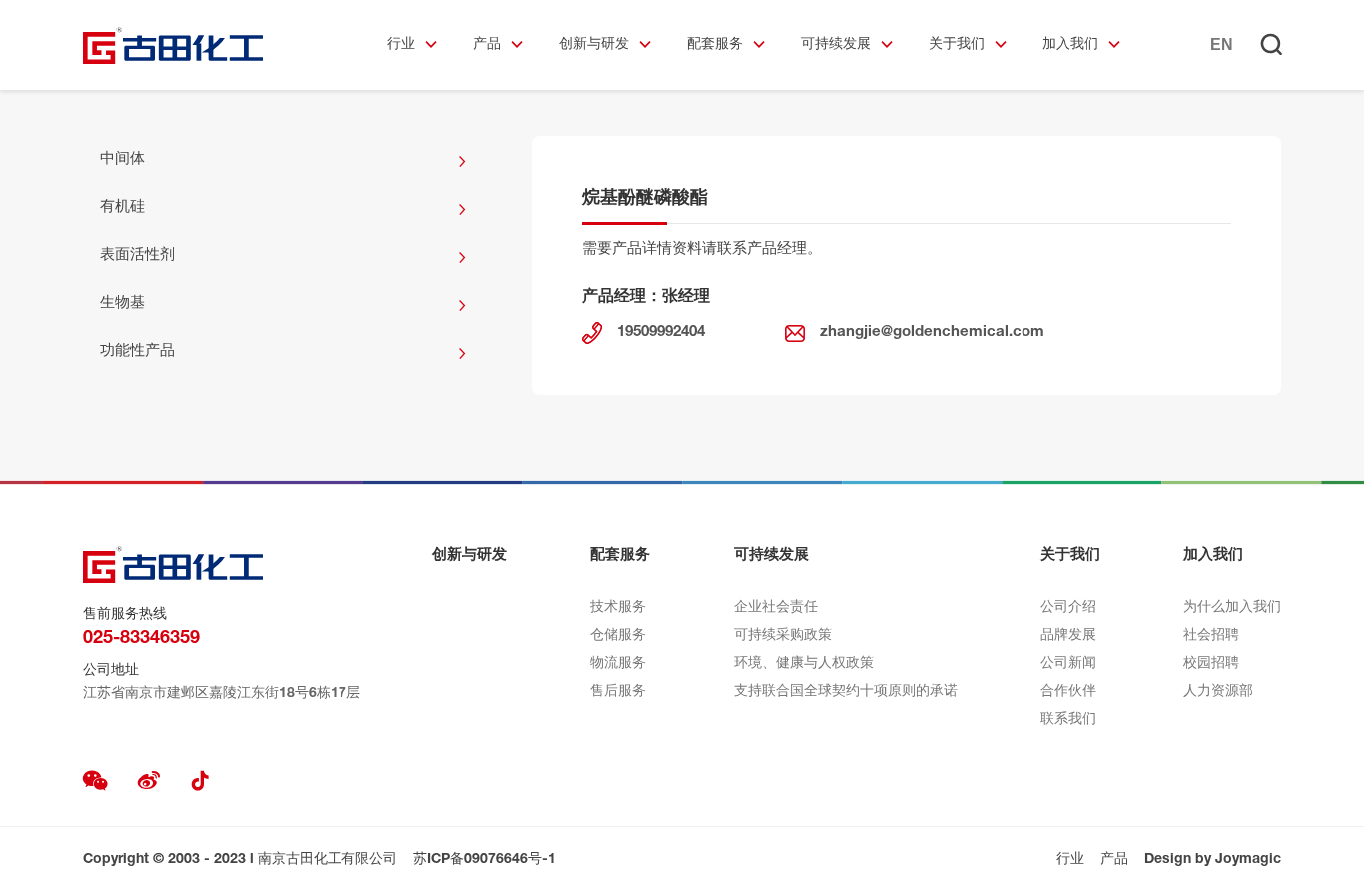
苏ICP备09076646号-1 (484, 860)
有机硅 (122, 207)
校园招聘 (1211, 664)
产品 (487, 45)
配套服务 (715, 45)
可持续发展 (836, 45)
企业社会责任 (776, 608)
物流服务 (618, 664)
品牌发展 (1068, 636)
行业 (401, 45)
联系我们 (1068, 720)
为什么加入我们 (1232, 608)
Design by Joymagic (1212, 860)
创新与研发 (594, 45)
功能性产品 (137, 351)
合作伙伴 (1068, 692)
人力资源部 (1218, 692)
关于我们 (957, 45)
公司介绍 (1068, 608)
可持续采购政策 (783, 636)
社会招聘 (1211, 636)
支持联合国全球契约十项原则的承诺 (846, 692)
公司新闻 (1068, 664)
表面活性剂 (137, 255)
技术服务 (618, 608)
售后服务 (618, 692)
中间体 (122, 159)
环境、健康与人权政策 (804, 664)
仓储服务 (618, 636)
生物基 (122, 303)
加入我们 (1070, 45)
